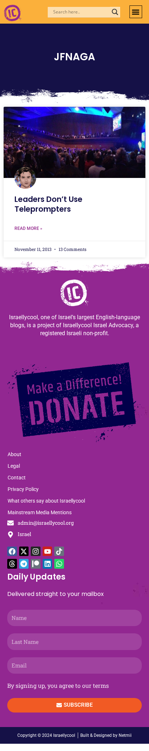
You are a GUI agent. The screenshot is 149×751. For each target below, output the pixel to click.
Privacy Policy (23, 489)
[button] (135, 11)
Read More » (28, 228)
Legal (14, 466)
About (14, 454)
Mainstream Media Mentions (40, 512)
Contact (17, 477)
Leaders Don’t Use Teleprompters (48, 204)
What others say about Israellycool (46, 501)
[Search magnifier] (115, 12)
